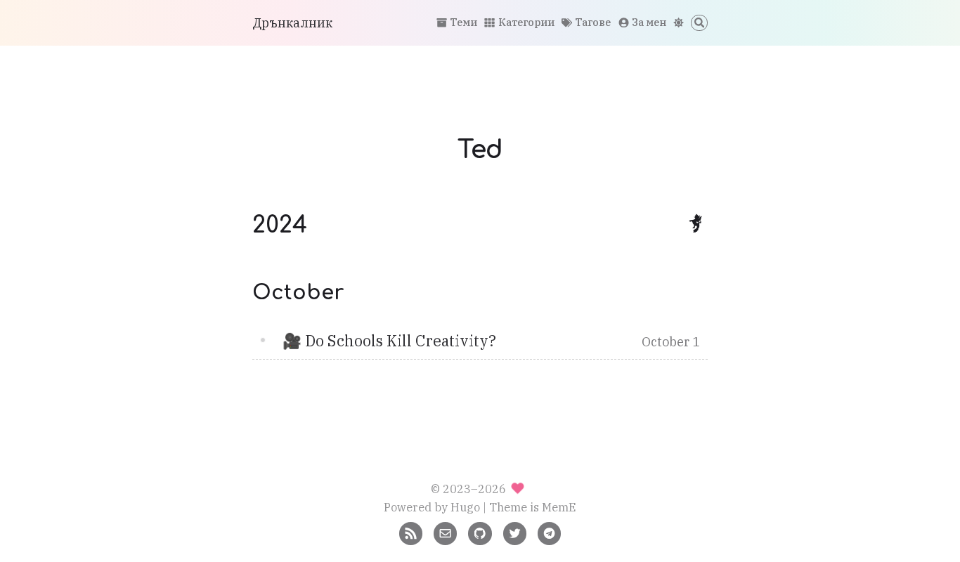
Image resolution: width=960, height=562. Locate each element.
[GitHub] (479, 532)
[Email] (445, 532)
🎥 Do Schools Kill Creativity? (389, 341)
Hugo (465, 506)
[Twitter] (514, 532)
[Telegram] (549, 532)
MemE (559, 506)
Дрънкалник (292, 23)
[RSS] (410, 532)
